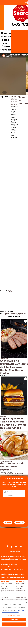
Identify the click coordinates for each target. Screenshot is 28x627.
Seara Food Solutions (6, 585)
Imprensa (18, 585)
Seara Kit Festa (5, 586)
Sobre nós (19, 588)
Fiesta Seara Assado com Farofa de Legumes (12, 466)
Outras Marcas (20, 583)
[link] (14, 348)
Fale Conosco (4, 597)
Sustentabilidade (21, 590)
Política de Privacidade (12, 612)
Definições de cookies (14, 615)
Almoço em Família (6, 461)
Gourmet (14, 313)
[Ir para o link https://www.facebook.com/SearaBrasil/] (7, 546)
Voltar (9, 522)
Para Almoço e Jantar (21, 314)
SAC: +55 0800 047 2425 (7, 599)
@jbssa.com (4, 566)
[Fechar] (26, 602)
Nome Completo (12, 492)
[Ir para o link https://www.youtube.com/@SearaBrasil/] (16, 546)
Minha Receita (5, 588)
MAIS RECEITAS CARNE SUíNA (14, 474)
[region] (14, 613)
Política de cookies (21, 597)
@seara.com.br (13, 566)
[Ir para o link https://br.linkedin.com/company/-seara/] (21, 546)
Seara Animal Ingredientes (8, 590)
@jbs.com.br (4, 564)
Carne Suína (7, 314)
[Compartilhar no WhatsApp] (12, 291)
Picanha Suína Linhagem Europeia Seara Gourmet (14, 100)
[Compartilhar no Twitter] (11, 291)
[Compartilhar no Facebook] (9, 291)
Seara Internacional (6, 583)
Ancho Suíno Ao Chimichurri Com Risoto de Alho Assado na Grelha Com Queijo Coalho (14, 367)
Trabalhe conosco (14, 551)
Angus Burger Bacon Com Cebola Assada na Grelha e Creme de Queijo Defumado (13, 423)
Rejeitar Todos (14, 619)
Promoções (4, 592)
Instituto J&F (19, 586)
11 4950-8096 (19, 569)
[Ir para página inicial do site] (14, 542)
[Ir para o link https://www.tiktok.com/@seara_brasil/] (12, 546)
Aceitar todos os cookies (14, 624)
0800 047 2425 (7, 569)
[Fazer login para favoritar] (25, 321)
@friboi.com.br (13, 564)
